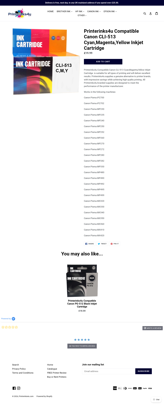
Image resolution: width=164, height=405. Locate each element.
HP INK (80, 11)
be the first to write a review (82, 346)
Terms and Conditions (22, 373)
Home (50, 364)
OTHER (83, 15)
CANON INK (94, 11)
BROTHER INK (65, 11)
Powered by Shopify (44, 396)
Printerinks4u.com (26, 396)
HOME (50, 11)
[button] (152, 328)
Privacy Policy (19, 369)
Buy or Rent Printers (56, 377)
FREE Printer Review (56, 373)
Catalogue (52, 369)
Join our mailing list (93, 364)
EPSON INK (111, 11)
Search (15, 364)
